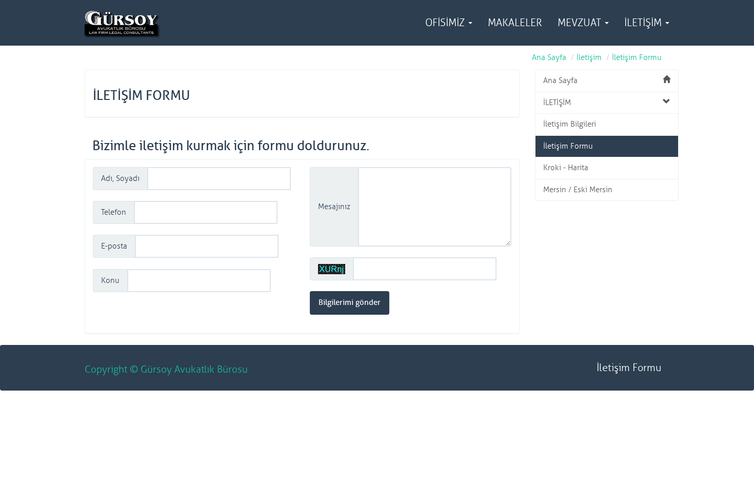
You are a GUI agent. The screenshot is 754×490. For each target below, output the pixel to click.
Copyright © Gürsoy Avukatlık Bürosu (166, 369)
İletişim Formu (637, 58)
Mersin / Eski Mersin (577, 190)
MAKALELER (515, 22)
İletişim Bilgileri (569, 124)
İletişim (589, 58)
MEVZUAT (581, 22)
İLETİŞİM (644, 22)
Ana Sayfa (549, 58)
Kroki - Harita (565, 168)
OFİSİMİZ (446, 22)
